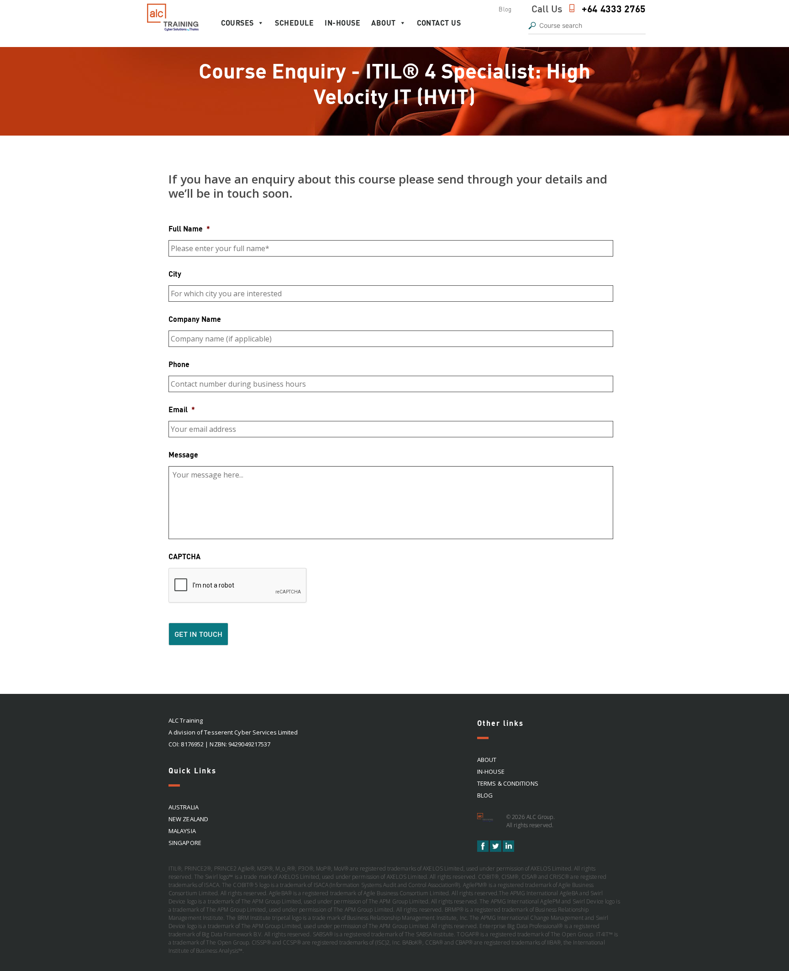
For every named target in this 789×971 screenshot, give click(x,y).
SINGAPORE (184, 843)
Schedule (294, 22)
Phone (178, 364)
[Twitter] (496, 849)
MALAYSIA (182, 831)
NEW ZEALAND (188, 819)
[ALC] (486, 820)
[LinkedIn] (508, 849)
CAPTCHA (184, 556)
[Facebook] (483, 849)
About (383, 22)
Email (181, 409)
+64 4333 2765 (614, 8)
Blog (505, 9)
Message (183, 454)
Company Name (194, 319)
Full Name (189, 228)
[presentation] (237, 586)
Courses (237, 22)
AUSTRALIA (183, 807)
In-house (342, 22)
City (174, 273)
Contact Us (439, 22)
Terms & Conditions (507, 783)
